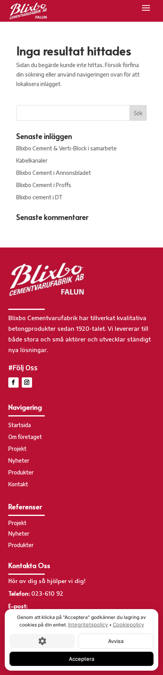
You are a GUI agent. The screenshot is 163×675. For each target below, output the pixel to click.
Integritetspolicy (88, 624)
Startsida (19, 425)
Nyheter (18, 461)
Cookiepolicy (128, 624)
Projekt (17, 449)
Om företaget (25, 437)
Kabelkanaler (31, 160)
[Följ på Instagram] (27, 382)
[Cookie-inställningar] (42, 641)
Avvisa (115, 641)
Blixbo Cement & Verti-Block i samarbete (66, 148)
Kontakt (18, 485)
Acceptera (81, 658)
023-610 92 (47, 593)
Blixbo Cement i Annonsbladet (53, 172)
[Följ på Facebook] (13, 382)
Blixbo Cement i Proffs (43, 185)
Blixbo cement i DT (39, 197)
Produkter (21, 473)
